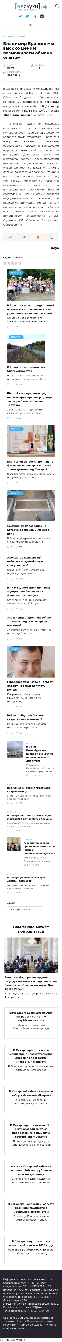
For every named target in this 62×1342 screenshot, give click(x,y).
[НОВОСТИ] (31, 299)
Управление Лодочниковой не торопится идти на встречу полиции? (29, 621)
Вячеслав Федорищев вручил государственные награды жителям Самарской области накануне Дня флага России (30, 983)
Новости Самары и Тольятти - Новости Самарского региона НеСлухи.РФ (28, 1321)
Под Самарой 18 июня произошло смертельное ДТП (28, 790)
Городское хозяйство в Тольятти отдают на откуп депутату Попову (30, 685)
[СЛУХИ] (31, 675)
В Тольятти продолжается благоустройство (26, 369)
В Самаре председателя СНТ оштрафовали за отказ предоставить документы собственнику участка (31, 1130)
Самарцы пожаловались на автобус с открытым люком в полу (28, 529)
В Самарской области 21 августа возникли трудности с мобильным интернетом (31, 1207)
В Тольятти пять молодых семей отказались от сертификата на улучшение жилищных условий (30, 309)
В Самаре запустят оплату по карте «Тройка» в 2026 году (31, 1243)
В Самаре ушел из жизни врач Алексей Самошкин (26, 879)
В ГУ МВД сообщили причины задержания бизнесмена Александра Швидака (28, 591)
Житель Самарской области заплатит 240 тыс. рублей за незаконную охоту (31, 1170)
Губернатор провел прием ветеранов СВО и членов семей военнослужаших (39, 848)
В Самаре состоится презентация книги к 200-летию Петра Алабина (29, 817)
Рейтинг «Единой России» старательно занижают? (25, 717)
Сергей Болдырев (31, 1324)
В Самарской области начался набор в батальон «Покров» (31, 1093)
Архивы (12, 903)
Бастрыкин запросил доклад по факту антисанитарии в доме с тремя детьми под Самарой (30, 465)
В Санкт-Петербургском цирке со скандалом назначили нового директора (39, 753)
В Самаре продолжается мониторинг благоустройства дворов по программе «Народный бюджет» (31, 1056)
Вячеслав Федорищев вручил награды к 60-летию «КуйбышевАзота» (31, 1016)
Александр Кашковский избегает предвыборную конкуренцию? (25, 561)
